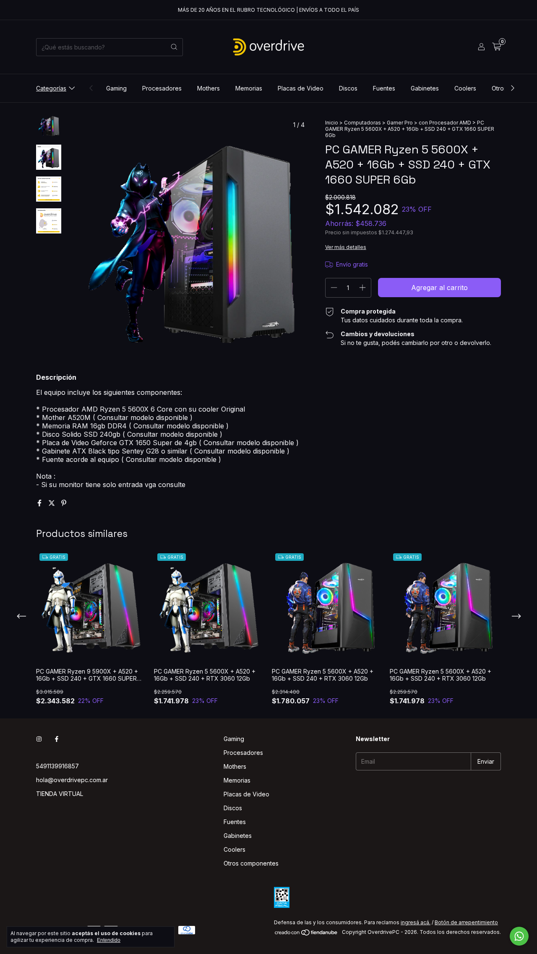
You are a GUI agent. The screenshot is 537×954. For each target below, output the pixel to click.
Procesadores (162, 88)
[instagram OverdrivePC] (39, 738)
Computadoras (362, 122)
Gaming (116, 88)
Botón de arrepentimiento (466, 922)
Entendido (108, 940)
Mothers (208, 88)
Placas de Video (300, 88)
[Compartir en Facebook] (40, 503)
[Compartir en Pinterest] (63, 503)
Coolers (465, 88)
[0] (496, 47)
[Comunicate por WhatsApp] (519, 936)
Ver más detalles (345, 247)
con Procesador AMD (445, 122)
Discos (348, 88)
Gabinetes (425, 88)
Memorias (248, 88)
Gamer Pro (400, 122)
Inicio (331, 122)
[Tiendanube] (306, 934)
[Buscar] (174, 47)
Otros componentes (251, 863)
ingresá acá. (415, 922)
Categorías (51, 88)
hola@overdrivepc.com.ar (72, 779)
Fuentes (384, 88)
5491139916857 (57, 766)
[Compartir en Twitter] (52, 503)
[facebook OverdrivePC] (57, 738)
